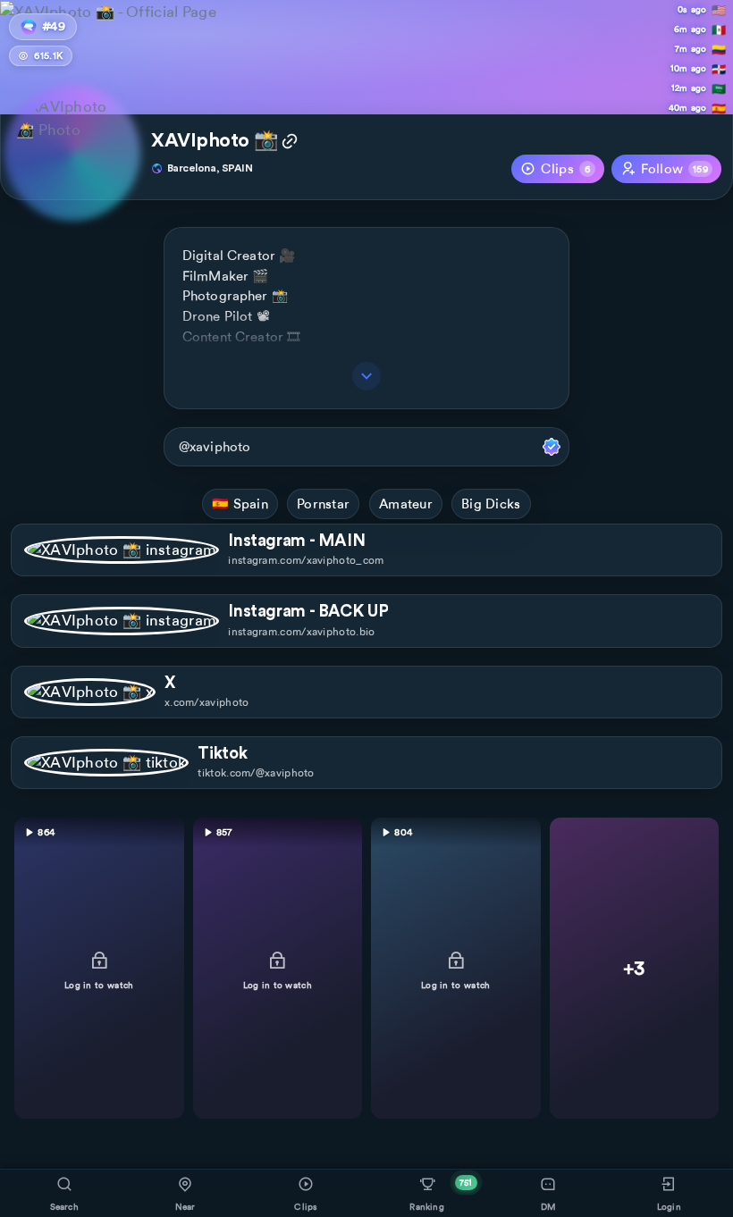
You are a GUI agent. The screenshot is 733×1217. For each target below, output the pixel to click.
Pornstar (323, 504)
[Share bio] (289, 143)
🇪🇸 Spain (240, 504)
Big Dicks (491, 504)
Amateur (406, 504)
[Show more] (366, 376)
